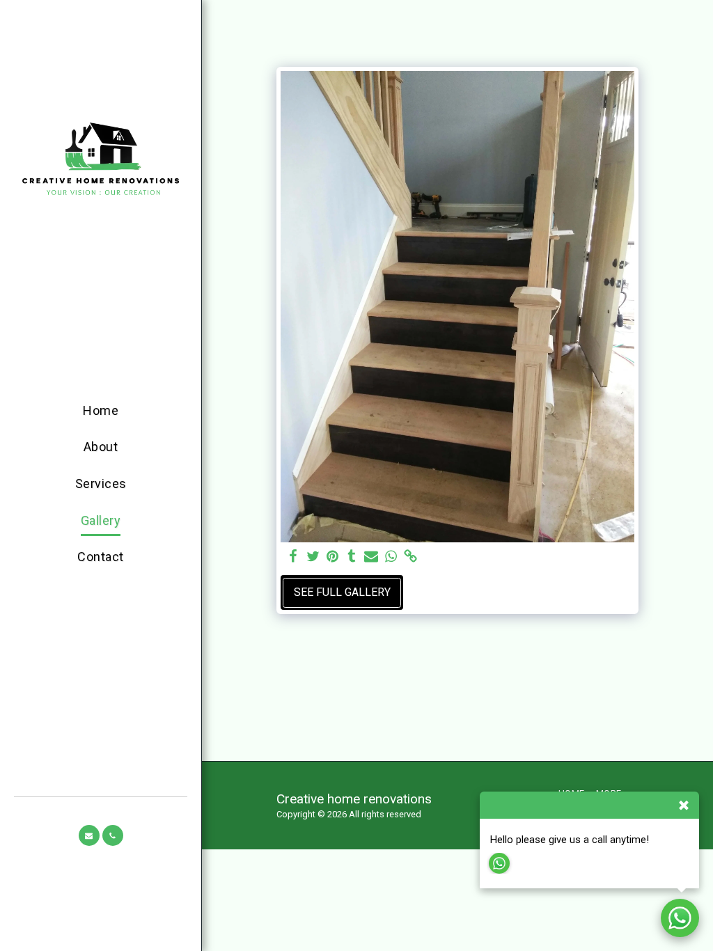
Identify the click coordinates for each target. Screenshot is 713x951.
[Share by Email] (371, 557)
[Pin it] (332, 557)
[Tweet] (313, 557)
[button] (89, 835)
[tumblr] (352, 557)
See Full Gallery (342, 592)
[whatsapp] (391, 557)
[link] (410, 557)
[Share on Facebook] (293, 557)
